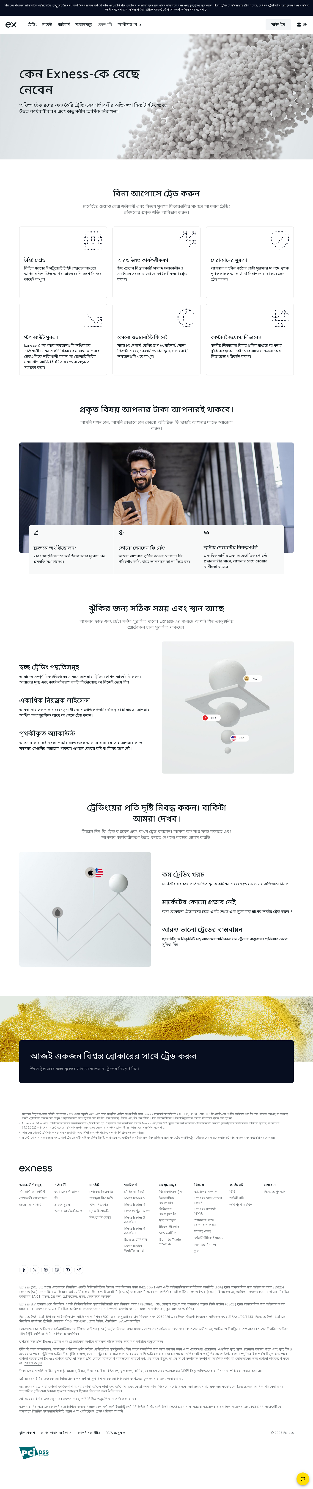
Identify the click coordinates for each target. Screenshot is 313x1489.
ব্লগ (196, 1252)
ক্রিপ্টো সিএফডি (100, 1218)
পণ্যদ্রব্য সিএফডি (101, 1198)
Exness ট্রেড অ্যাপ (137, 1211)
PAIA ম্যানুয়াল (115, 1433)
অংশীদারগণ (127, 24)
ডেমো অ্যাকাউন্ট (30, 1205)
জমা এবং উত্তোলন (67, 1192)
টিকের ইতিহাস (169, 1227)
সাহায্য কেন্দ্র (202, 1231)
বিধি (232, 1192)
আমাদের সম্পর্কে (205, 1192)
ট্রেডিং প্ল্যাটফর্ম (134, 1192)
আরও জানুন (33, 1363)
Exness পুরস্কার (275, 1192)
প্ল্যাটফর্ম (64, 24)
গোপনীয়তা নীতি (89, 1433)
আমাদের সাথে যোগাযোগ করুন (205, 1222)
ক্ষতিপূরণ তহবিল (241, 1205)
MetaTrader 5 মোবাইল (134, 1220)
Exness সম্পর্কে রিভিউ (205, 1211)
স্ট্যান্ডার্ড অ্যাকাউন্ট (32, 1192)
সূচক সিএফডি (99, 1211)
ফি (56, 1198)
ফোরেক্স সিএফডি (101, 1192)
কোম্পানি (105, 24)
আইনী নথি (236, 1198)
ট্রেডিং (32, 24)
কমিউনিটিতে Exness (208, 1238)
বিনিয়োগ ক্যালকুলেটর (168, 1211)
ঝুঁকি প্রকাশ (27, 1433)
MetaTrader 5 (134, 1198)
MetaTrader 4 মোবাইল (134, 1231)
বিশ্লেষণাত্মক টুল (170, 1192)
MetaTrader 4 (134, 1205)
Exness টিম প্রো (205, 1245)
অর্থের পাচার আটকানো (57, 1433)
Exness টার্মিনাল (135, 1240)
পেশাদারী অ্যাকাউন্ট (33, 1198)
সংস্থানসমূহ (83, 24)
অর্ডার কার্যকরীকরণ (68, 1211)
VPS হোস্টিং (167, 1233)
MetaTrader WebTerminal (134, 1248)
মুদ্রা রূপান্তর (167, 1220)
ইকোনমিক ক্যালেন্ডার (166, 1200)
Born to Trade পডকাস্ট (170, 1242)
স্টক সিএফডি (98, 1205)
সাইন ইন (278, 24)
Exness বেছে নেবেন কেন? (208, 1200)
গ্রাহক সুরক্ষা (62, 1205)
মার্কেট (47, 24)
